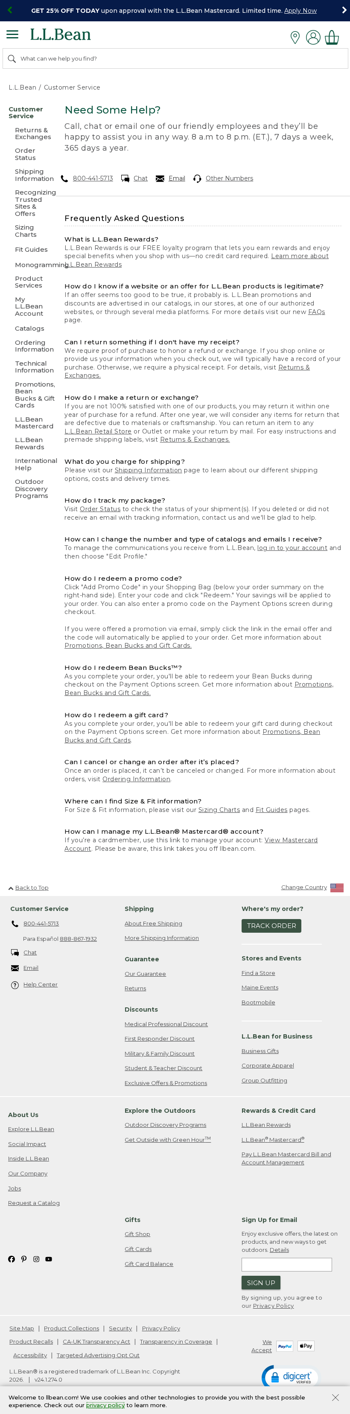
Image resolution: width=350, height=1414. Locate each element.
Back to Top (32, 887)
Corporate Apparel (268, 1065)
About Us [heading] (23, 1115)
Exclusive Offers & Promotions (166, 1082)
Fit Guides (272, 810)
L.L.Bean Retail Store (98, 431)
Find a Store (258, 972)
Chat (141, 178)
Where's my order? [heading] (272, 909)
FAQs (316, 312)
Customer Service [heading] (39, 909)
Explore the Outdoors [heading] (160, 1110)
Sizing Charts (219, 810)
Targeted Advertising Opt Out (98, 1355)
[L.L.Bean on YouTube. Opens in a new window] (48, 1259)
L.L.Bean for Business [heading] (277, 1036)
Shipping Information (148, 470)
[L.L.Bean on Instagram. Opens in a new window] (36, 1259)
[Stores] (297, 37)
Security (120, 1328)
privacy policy (105, 1405)
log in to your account (292, 548)
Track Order (271, 926)
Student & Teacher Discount (163, 1068)
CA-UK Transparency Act (96, 1341)
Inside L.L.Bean (28, 1158)
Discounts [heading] (141, 1009)
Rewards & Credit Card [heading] (278, 1110)
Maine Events (260, 987)
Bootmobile (258, 1002)
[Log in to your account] (313, 37)
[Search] (12, 58)
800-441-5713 (93, 178)
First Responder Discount (160, 1038)
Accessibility (30, 1355)
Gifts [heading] (132, 1220)
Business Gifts (260, 1050)
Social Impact (27, 1144)
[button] (291, 1377)
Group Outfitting (264, 1080)
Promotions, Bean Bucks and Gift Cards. (128, 645)
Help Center (40, 984)
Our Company (27, 1173)
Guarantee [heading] (142, 959)
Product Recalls (31, 1341)
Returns (135, 988)
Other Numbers (229, 178)
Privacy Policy (273, 1305)
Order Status (100, 509)
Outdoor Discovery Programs (165, 1124)
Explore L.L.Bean (31, 1129)
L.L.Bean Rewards (266, 1124)
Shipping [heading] (139, 909)
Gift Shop (137, 1234)
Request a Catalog (34, 1202)
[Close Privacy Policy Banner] (335, 1398)
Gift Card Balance (149, 1263)
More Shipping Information (162, 937)
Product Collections (71, 1328)
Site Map (21, 1328)
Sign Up (261, 1283)
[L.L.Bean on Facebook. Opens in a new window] (11, 1259)
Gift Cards (138, 1248)
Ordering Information (136, 779)
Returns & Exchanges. (195, 439)
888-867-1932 (78, 938)
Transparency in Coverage (176, 1341)
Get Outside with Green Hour (168, 1139)
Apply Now (300, 11)
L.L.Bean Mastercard (273, 1139)
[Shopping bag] (334, 37)
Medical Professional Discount (166, 1024)
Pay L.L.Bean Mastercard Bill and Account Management (286, 1158)
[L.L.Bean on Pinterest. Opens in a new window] (23, 1259)
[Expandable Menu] (12, 35)
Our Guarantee (145, 973)
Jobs (14, 1188)
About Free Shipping (153, 923)
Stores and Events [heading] (271, 958)
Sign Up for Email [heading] (269, 1220)
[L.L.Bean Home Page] (72, 37)
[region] (175, 10)
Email (177, 178)
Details (279, 1249)
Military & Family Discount (160, 1053)
